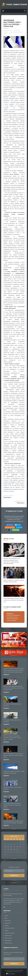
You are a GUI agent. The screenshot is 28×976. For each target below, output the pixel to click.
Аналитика (6, 32)
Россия (6, 915)
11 (8, 846)
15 (20, 846)
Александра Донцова (17, 32)
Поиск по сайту (8, 938)
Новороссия (7, 923)
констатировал (13, 109)
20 (14, 849)
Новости (17, 30)
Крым (6, 918)
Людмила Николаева (9, 491)
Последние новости (9, 933)
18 (8, 849)
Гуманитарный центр (9, 928)
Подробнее (6, 674)
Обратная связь (8, 943)
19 (11, 849)
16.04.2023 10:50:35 (8, 30)
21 (17, 849)
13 (14, 846)
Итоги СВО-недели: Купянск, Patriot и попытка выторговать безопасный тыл (14, 600)
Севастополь (8, 920)
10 (5, 846)
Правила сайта (8, 935)
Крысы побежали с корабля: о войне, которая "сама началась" (14, 581)
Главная (6, 930)
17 (5, 849)
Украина (7, 925)
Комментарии (8, 940)
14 (17, 846)
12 (11, 846)
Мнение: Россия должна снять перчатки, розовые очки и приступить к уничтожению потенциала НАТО (12, 561)
